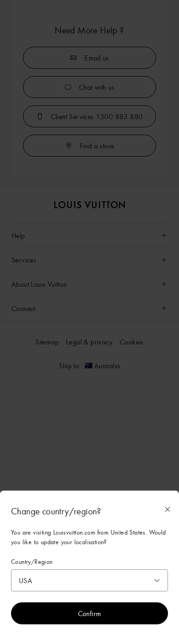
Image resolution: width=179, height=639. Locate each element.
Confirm (89, 613)
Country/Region (32, 562)
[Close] (167, 509)
